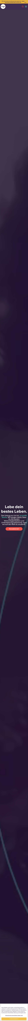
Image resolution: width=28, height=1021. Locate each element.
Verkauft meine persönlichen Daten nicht (14, 1015)
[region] (14, 1012)
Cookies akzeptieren (14, 1018)
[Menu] (26, 6)
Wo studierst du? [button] (14, 529)
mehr (25, 2)
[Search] (23, 6)
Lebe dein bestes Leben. (14, 509)
